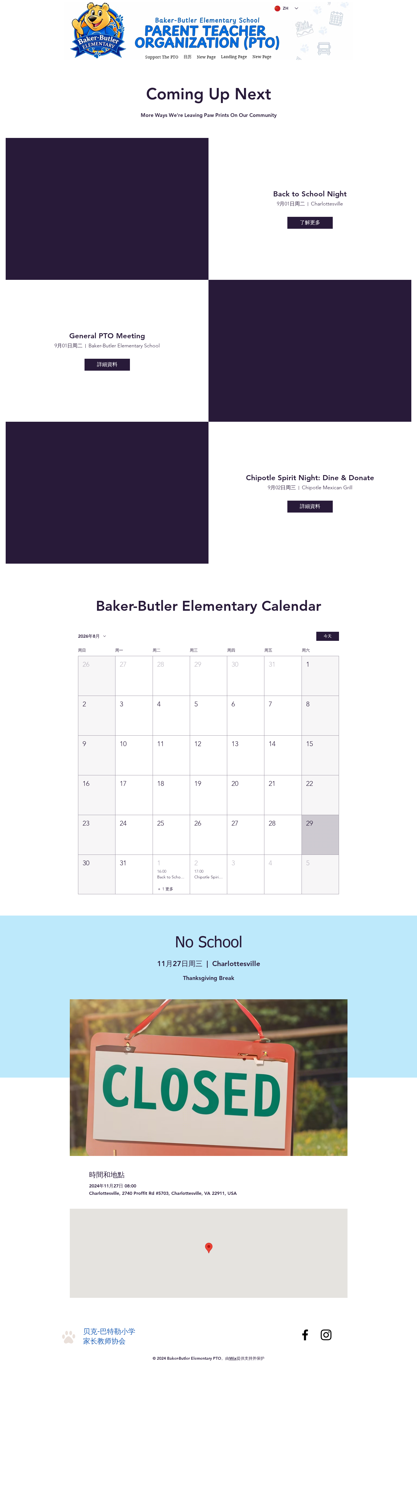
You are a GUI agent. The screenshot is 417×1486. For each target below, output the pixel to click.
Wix (233, 1358)
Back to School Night (310, 194)
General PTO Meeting (107, 335)
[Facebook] (305, 1335)
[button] (162, 56)
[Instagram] (326, 1335)
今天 (328, 636)
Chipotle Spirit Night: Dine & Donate (310, 477)
